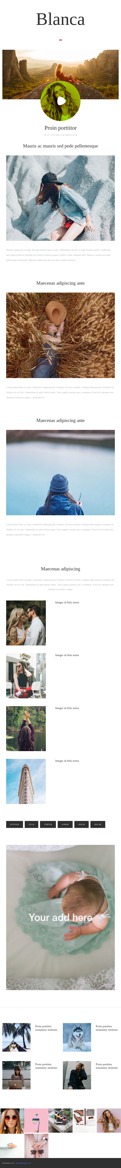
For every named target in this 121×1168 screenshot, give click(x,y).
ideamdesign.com (23, 1163)
